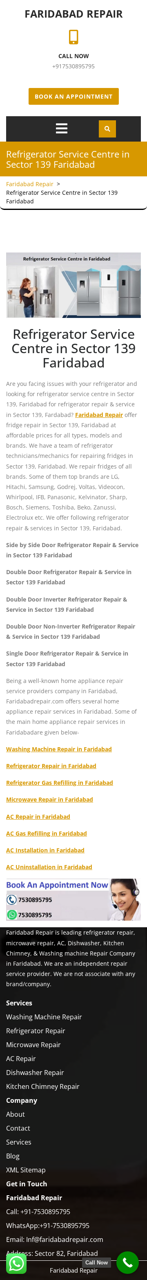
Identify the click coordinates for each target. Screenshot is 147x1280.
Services (18, 1142)
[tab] (61, 128)
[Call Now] (127, 1262)
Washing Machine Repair (44, 1016)
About (15, 1114)
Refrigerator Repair (35, 1030)
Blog (13, 1156)
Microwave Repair (33, 1044)
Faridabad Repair (73, 13)
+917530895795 (73, 66)
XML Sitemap (26, 1169)
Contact (18, 1128)
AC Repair (21, 1058)
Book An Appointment (74, 96)
